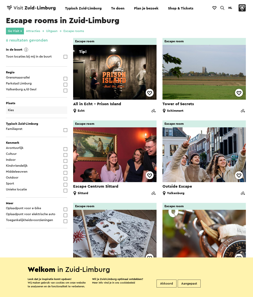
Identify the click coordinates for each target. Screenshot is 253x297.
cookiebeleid (127, 282)
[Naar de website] (153, 111)
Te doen (118, 8)
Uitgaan (52, 31)
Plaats (10, 103)
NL (230, 7)
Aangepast (189, 283)
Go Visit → (15, 31)
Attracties (33, 31)
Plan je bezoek (146, 8)
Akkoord (166, 283)
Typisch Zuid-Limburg (83, 8)
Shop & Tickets (180, 8)
